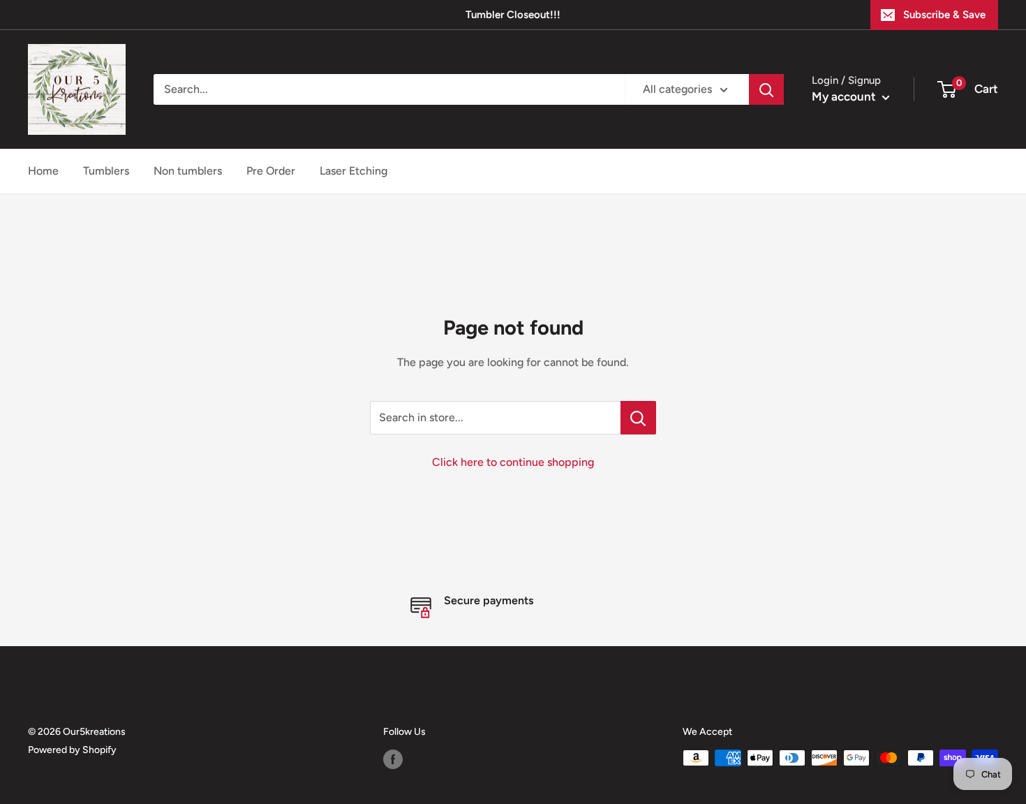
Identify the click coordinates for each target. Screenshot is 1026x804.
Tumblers (106, 170)
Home (43, 170)
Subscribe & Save (944, 14)
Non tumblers (188, 170)
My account (845, 96)
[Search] (766, 89)
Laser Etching (353, 170)
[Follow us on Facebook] (393, 759)
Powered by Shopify (72, 750)
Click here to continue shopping (513, 462)
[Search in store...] (638, 417)
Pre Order (270, 170)
